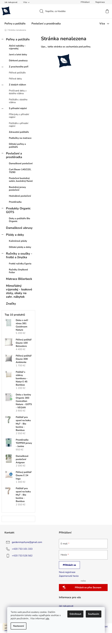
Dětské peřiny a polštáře (17, 145)
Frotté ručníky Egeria (20, 263)
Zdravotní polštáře (19, 132)
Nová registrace (67, 572)
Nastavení (18, 626)
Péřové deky (15, 78)
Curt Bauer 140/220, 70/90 (20, 171)
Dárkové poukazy (18, 60)
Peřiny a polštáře (18, 39)
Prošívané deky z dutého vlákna (17, 92)
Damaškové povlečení (21, 163)
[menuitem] (15, 24)
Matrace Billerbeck (19, 279)
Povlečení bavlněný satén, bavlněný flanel (21, 180)
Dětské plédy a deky (20, 247)
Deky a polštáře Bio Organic (19, 220)
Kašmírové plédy (18, 241)
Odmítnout (75, 614)
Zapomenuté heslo (69, 576)
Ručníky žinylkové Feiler (18, 271)
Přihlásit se (69, 565)
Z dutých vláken (17, 84)
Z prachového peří (18, 66)
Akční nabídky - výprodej (17, 47)
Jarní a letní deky (18, 54)
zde (47, 618)
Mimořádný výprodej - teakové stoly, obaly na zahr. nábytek (19, 291)
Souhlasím (93, 614)
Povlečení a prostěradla (14, 155)
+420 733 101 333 (22, 548)
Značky (11, 304)
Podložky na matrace (20, 138)
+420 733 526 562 (22, 555)
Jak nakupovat (11, 2)
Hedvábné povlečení (20, 196)
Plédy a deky (15, 235)
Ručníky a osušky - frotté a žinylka (19, 255)
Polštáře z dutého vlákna (18, 101)
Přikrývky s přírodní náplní (19, 116)
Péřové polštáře (17, 72)
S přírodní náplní (18, 108)
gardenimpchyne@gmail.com (27, 542)
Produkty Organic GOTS (18, 210)
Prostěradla (15, 202)
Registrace (100, 2)
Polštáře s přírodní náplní (18, 125)
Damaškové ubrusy (19, 228)
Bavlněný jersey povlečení (17, 189)
